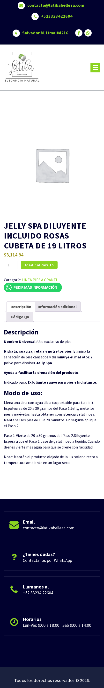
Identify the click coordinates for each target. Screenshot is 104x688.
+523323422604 (57, 16)
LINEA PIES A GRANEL (40, 279)
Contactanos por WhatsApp (47, 560)
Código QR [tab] (20, 316)
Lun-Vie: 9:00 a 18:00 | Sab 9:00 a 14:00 (57, 625)
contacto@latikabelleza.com (55, 5)
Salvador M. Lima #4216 (45, 33)
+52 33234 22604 (38, 592)
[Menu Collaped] (95, 67)
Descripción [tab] (21, 306)
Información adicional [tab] (57, 306)
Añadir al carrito (39, 265)
